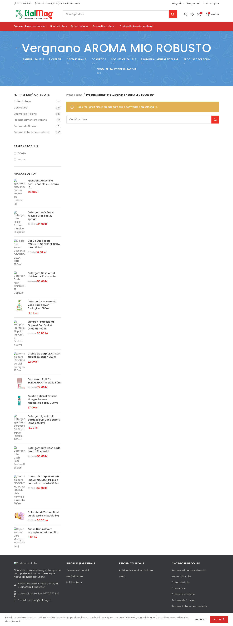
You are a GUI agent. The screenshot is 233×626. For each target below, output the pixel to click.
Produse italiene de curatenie (31, 132)
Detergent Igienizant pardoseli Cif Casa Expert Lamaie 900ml (44, 420)
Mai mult (200, 619)
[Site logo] (35, 14)
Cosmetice (20, 107)
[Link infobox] (22, 3)
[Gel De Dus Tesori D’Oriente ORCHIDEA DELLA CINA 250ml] (19, 252)
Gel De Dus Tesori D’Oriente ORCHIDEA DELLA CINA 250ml (44, 244)
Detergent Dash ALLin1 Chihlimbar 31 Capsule (42, 275)
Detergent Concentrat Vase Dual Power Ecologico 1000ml (42, 305)
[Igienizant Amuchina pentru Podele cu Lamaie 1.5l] (19, 192)
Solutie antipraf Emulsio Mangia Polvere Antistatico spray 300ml (43, 400)
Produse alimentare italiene (30, 120)
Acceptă (218, 619)
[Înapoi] (17, 48)
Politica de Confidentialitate (136, 570)
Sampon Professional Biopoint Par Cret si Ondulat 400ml (41, 325)
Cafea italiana (22, 101)
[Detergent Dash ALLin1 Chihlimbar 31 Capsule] (19, 283)
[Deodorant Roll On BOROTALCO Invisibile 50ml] (19, 383)
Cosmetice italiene (25, 114)
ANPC (122, 576)
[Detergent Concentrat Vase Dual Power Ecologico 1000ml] (19, 307)
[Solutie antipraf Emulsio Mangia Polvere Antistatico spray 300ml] (19, 402)
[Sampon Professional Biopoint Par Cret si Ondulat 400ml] (19, 333)
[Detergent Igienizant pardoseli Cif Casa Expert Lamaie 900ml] (19, 428)
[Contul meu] (185, 14)
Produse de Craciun (25, 126)
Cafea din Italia (181, 582)
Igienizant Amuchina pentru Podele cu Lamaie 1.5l (43, 184)
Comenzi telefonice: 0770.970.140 (38, 593)
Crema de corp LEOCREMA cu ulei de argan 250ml (44, 355)
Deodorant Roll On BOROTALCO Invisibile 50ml (44, 381)
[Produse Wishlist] (192, 14)
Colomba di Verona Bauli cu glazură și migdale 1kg (43, 514)
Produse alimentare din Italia (189, 570)
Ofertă (22, 153)
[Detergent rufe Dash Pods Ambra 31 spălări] (19, 458)
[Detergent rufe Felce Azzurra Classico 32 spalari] (19, 222)
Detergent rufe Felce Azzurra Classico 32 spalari (40, 216)
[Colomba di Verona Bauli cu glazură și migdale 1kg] (19, 516)
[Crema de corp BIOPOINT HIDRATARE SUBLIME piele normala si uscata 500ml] (19, 490)
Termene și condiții (77, 570)
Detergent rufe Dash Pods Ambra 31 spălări (44, 449)
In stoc (22, 159)
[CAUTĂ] (173, 14)
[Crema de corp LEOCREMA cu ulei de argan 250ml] (19, 362)
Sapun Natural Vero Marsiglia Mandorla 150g (43, 531)
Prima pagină (74, 95)
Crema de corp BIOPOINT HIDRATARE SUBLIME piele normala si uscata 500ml (43, 480)
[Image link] (25, 563)
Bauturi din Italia (181, 576)
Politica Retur (74, 582)
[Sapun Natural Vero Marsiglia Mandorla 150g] (19, 538)
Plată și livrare (74, 576)
